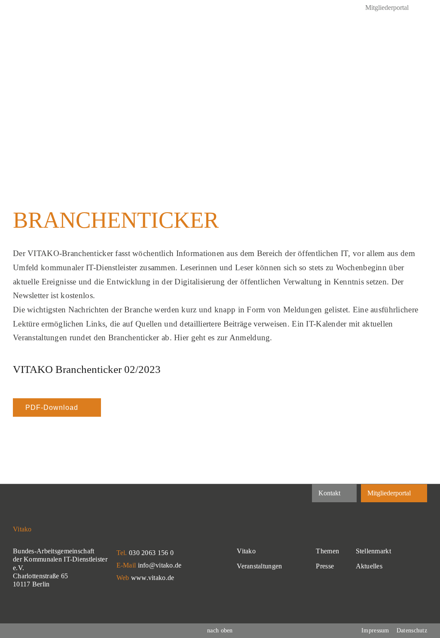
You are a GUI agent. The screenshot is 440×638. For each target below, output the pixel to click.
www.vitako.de (152, 577)
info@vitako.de (160, 565)
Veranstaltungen (259, 566)
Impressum (375, 630)
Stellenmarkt (373, 551)
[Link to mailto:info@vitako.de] (395, 38)
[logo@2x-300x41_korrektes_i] (77, 30)
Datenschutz (412, 630)
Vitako (246, 551)
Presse (325, 566)
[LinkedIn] (16, 8)
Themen (327, 551)
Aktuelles (369, 566)
